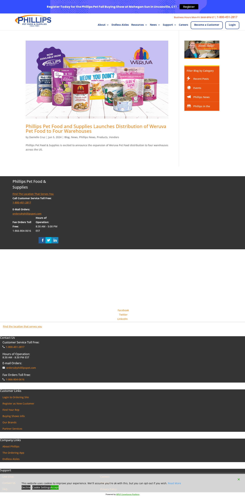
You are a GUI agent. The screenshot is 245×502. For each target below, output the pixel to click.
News (153, 25)
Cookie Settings (41, 487)
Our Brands (10, 422)
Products (102, 137)
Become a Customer (206, 24)
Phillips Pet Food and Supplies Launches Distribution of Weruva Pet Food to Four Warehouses (96, 128)
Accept (55, 487)
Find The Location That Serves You (33, 194)
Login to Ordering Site (16, 397)
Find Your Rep (11, 409)
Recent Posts (201, 78)
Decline (26, 487)
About (101, 25)
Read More (174, 483)
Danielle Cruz (37, 137)
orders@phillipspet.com (27, 213)
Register (189, 7)
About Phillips (11, 446)
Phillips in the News (198, 108)
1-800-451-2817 (227, 17)
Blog (67, 137)
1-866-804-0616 (15, 379)
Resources (137, 25)
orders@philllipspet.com (21, 367)
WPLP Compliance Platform (127, 494)
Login (232, 24)
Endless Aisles (120, 25)
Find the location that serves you (22, 326)
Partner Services (12, 428)
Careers (183, 25)
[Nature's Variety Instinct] (122, 291)
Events (197, 88)
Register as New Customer (18, 403)
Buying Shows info (14, 416)
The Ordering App (13, 452)
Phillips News (87, 137)
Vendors (114, 137)
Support (168, 25)
